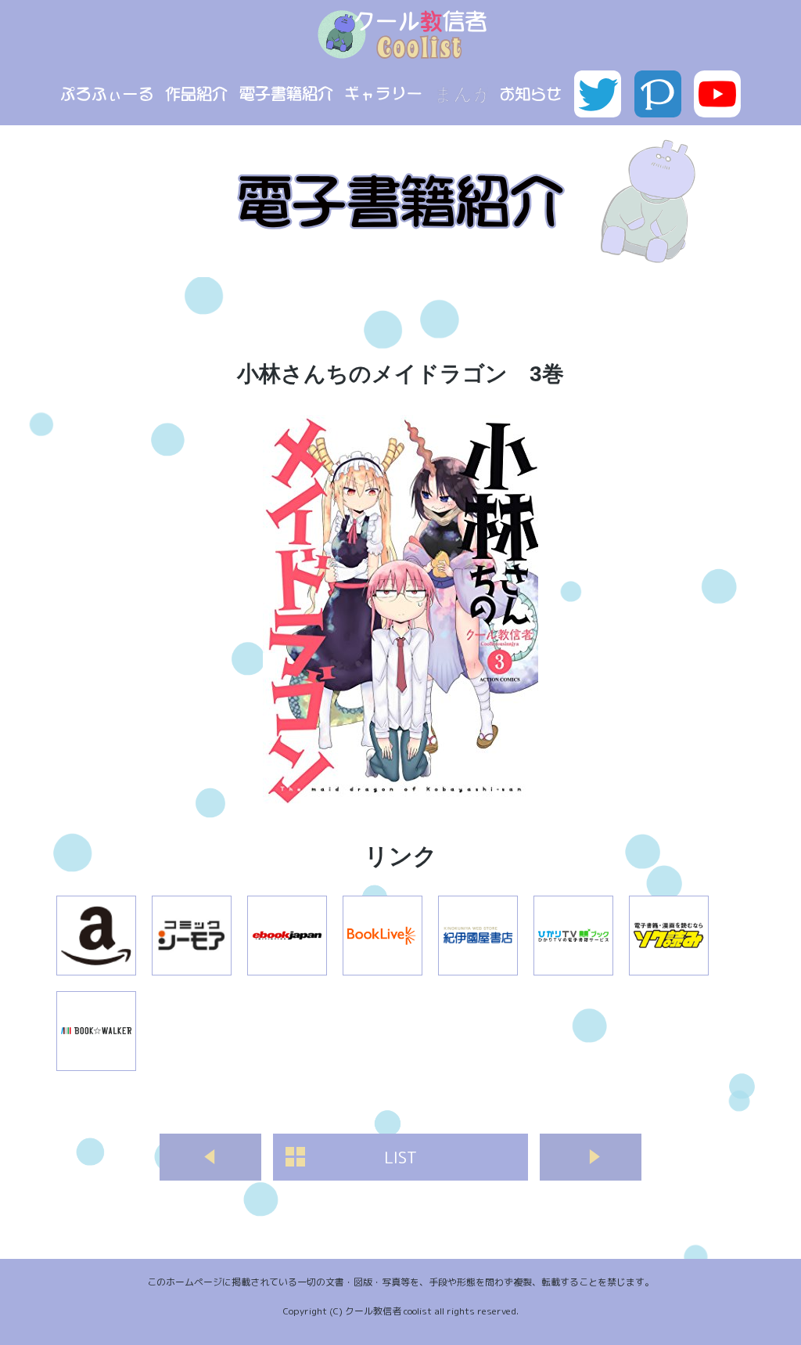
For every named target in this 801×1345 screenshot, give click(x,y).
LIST (400, 1157)
